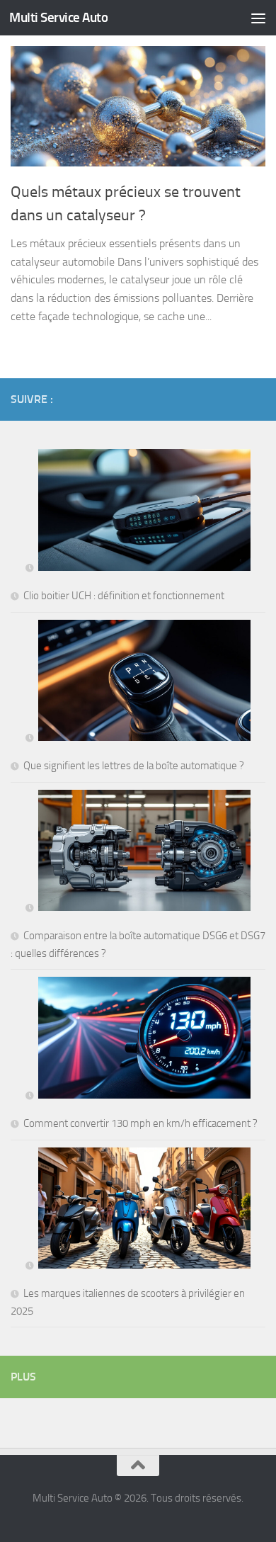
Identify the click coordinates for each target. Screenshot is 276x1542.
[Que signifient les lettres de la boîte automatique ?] (138, 683)
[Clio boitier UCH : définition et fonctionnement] (138, 512)
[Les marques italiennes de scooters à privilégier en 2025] (138, 1210)
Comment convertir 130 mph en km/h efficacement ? (140, 1123)
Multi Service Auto (58, 17)
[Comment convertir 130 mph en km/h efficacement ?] (138, 1040)
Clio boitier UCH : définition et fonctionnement (123, 595)
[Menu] (258, 17)
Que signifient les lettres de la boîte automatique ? (133, 765)
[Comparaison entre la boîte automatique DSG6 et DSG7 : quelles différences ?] (138, 853)
